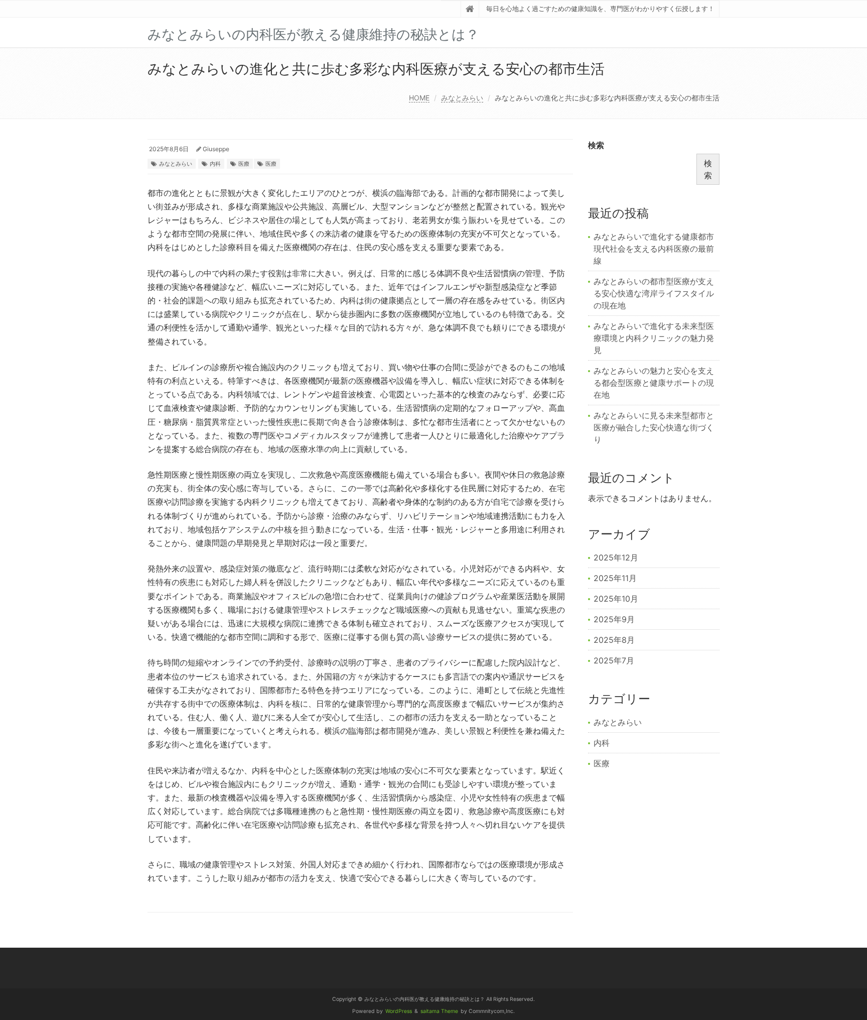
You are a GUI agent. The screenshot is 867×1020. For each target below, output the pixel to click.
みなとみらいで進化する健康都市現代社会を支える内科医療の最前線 (654, 249)
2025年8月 (614, 640)
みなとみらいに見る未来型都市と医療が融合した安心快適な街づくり (654, 427)
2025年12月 (616, 557)
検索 (596, 145)
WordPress (398, 1011)
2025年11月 (615, 578)
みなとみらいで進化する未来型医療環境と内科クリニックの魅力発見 (654, 338)
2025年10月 (616, 599)
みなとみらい (462, 97)
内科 (215, 163)
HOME (419, 97)
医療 (243, 163)
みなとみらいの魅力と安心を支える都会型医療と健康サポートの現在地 (654, 383)
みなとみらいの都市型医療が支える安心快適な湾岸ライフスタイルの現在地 (654, 293)
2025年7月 (614, 660)
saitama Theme (439, 1011)
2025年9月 (614, 619)
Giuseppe (216, 149)
